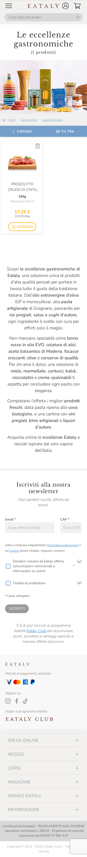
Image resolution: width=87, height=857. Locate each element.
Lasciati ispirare (53, 120)
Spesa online (29, 120)
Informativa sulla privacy (63, 545)
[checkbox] (8, 566)
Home (11, 120)
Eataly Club (36, 631)
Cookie (14, 551)
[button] (65, 5)
